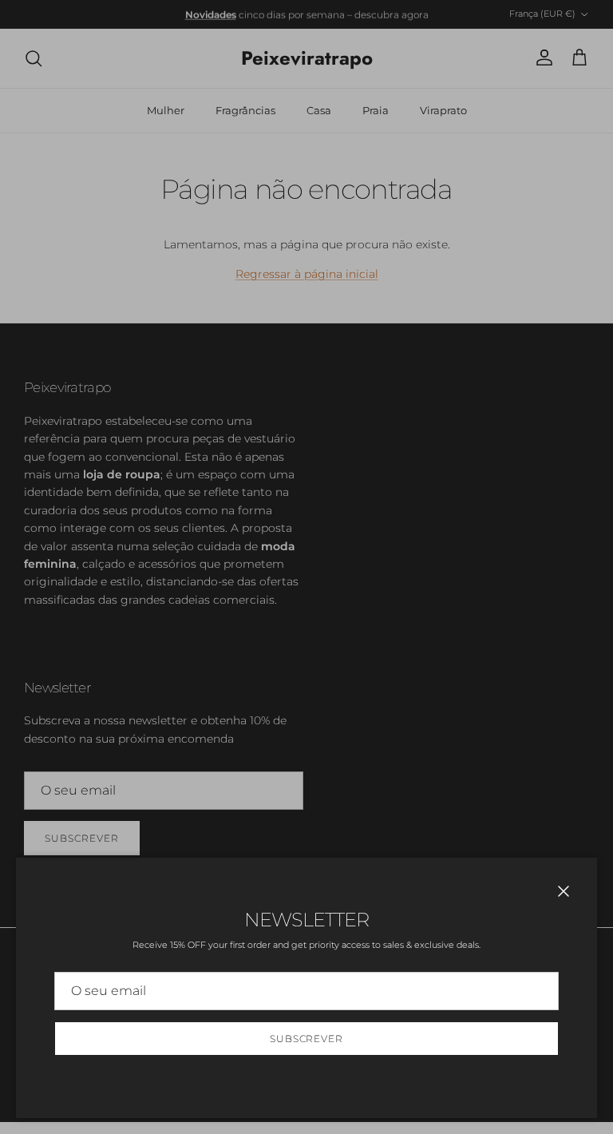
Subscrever (307, 1039)
